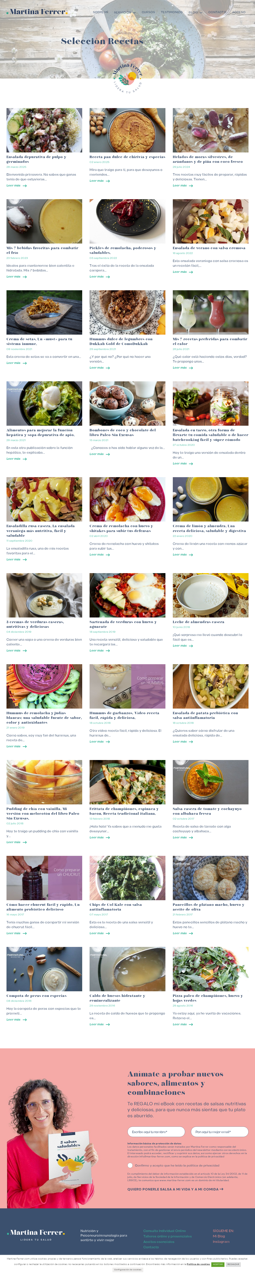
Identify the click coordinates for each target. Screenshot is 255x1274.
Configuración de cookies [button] (128, 1270)
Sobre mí (100, 12)
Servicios (122, 12)
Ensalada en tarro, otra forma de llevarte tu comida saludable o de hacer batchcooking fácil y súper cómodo (211, 435)
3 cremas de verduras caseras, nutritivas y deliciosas (35, 624)
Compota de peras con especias (36, 996)
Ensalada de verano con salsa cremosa (209, 248)
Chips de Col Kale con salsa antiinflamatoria (116, 907)
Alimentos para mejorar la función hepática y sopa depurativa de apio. (40, 432)
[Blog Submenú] (201, 13)
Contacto (217, 12)
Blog (193, 12)
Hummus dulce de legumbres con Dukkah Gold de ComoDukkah (121, 341)
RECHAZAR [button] (233, 1264)
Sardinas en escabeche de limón (203, 1087)
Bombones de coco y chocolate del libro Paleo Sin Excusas (123, 432)
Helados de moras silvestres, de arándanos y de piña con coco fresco (208, 159)
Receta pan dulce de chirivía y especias (127, 157)
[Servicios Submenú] (134, 13)
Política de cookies (198, 1264)
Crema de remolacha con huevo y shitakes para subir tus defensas (121, 528)
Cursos (148, 12)
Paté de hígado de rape (28, 1178)
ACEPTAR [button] (218, 1264)
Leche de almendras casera (199, 622)
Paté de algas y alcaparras (115, 1178)
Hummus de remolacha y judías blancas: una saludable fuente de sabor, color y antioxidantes (44, 718)
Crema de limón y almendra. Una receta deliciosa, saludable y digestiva (209, 528)
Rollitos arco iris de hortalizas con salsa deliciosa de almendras (39, 1089)
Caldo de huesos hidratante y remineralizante (117, 998)
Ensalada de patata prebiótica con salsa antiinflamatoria (205, 715)
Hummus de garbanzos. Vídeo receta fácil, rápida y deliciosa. (124, 715)
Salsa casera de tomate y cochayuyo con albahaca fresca (207, 811)
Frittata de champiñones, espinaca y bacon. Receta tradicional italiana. (124, 811)
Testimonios (172, 12)
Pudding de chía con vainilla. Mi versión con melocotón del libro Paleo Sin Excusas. (42, 814)
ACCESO (239, 12)
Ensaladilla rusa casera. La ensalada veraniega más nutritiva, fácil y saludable (40, 531)
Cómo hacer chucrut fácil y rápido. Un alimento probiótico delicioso (43, 907)
